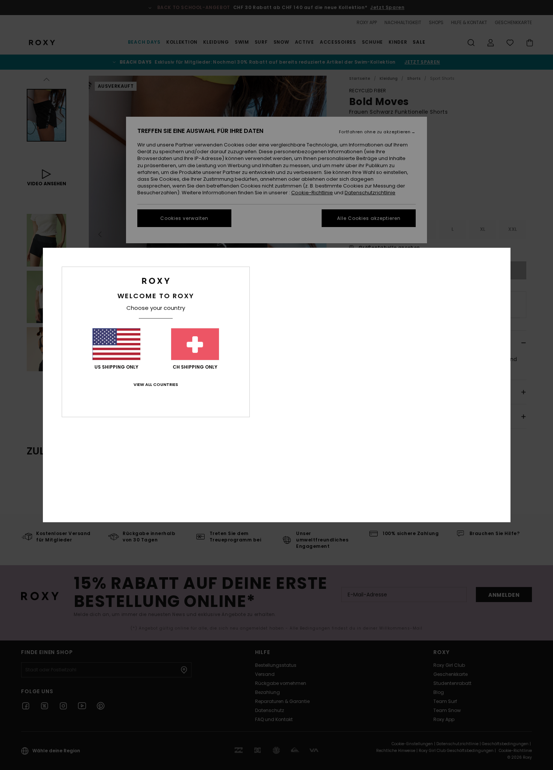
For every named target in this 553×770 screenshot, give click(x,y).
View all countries (156, 384)
